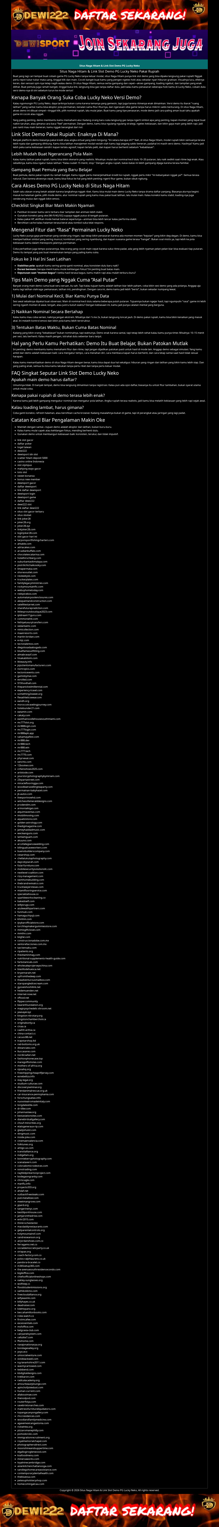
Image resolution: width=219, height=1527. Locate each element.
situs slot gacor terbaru (30, 511)
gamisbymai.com (27, 676)
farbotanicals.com (27, 962)
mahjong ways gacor (29, 468)
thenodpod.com (26, 1398)
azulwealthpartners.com (31, 908)
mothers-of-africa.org (29, 1065)
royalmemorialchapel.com (32, 1441)
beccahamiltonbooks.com (32, 1312)
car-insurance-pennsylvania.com (35, 1094)
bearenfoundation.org (30, 1005)
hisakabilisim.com (27, 658)
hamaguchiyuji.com (28, 915)
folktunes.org (25, 1144)
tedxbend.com (25, 1369)
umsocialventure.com (29, 1355)
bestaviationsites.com (29, 1115)
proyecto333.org (26, 1187)
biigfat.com (23, 937)
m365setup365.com (28, 1266)
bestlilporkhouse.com (29, 1212)
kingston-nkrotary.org (29, 1015)
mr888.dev (23, 740)
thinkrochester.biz (27, 1223)
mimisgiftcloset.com (28, 929)
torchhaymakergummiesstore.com (37, 926)
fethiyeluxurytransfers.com (32, 622)
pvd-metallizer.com (28, 1198)
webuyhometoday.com (30, 590)
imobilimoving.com (28, 815)
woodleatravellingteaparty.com (35, 786)
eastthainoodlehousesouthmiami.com (38, 719)
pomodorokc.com (27, 1434)
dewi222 (22, 450)
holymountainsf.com (29, 1233)
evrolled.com (24, 679)
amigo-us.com (25, 1148)
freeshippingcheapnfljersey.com (35, 1072)
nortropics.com (26, 668)
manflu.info (24, 1183)
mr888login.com (26, 726)
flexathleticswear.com (29, 697)
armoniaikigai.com (27, 808)
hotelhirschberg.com (29, 558)
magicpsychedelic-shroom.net (34, 1008)
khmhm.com (24, 919)
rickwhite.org (24, 1426)
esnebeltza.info (26, 1076)
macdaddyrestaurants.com (32, 1226)
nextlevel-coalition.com (30, 872)
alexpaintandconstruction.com (34, 601)
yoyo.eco (22, 1351)
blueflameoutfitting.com (31, 651)
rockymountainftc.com (30, 586)
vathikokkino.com (27, 1291)
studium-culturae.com (29, 1083)
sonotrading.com (27, 1169)
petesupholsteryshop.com (32, 1480)
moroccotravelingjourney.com (34, 704)
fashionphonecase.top (30, 1058)
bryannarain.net (26, 972)
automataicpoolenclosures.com (35, 597)
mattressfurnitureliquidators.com (36, 1409)
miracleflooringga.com (30, 783)
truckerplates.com (27, 579)
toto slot (22, 472)
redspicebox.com (27, 593)
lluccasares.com (26, 1051)
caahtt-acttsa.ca (26, 1030)
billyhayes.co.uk (26, 1301)
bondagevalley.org (27, 1348)
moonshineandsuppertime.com (35, 1448)
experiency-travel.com (29, 690)
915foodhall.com (26, 683)
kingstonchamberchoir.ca (31, 1019)
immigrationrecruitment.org (33, 1437)
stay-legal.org (25, 1080)
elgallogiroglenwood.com (31, 1451)
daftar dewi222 (25, 500)
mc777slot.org (25, 722)
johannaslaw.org (26, 1112)
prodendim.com (26, 804)
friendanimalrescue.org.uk (32, 1090)
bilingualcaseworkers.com (32, 847)
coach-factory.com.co (29, 1255)
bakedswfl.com (26, 901)
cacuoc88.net (24, 1037)
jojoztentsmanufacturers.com (34, 665)
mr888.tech (23, 744)
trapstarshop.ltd (26, 1040)
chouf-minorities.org (29, 1123)
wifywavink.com (26, 1298)
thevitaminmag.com (28, 954)
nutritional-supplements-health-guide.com (41, 958)
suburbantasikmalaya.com (32, 561)
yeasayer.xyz (24, 1012)
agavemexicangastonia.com (33, 1423)
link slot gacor (25, 440)
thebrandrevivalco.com (30, 883)
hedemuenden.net (27, 990)
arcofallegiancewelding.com (33, 844)
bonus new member (28, 479)
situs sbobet (24, 515)
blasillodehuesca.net (29, 969)
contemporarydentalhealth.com (35, 1473)
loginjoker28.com (27, 533)
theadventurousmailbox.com (33, 980)
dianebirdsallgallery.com (31, 1119)
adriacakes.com (26, 547)
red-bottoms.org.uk (28, 1044)
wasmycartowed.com (29, 1366)
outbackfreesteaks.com (30, 1194)
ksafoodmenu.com (28, 1455)
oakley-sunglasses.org (30, 1280)
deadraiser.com (26, 1305)
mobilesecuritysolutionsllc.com (34, 869)
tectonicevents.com (28, 672)
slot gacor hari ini (27, 536)
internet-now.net (26, 994)
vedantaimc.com (26, 626)
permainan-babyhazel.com (32, 790)
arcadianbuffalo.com (29, 550)
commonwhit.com (27, 618)
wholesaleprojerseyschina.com (34, 965)
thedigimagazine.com (29, 826)
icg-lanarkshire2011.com (31, 1362)
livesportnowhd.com (29, 797)
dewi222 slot (24, 504)
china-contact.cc (26, 1033)
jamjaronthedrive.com (29, 1215)
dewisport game (26, 497)
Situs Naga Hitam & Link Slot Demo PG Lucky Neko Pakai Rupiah (109, 71)
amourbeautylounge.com (31, 1383)
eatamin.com (24, 711)
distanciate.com (26, 1047)
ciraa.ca (21, 1026)
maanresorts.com (27, 633)
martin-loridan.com (28, 636)
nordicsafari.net (26, 1055)
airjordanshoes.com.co (30, 1240)
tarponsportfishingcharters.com (35, 540)
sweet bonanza (26, 475)
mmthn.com (24, 933)
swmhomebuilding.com (30, 879)
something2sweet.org (29, 693)
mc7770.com (24, 754)
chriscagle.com (25, 1180)
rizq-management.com (30, 876)
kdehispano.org (26, 1308)
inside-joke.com (26, 1137)
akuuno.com (24, 840)
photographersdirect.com (32, 1444)
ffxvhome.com (25, 1341)
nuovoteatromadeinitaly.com (33, 1101)
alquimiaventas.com (28, 811)
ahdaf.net (22, 1190)
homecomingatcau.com (30, 1484)
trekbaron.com (25, 1376)
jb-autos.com (24, 794)
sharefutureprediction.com (32, 608)
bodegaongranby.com (29, 1176)
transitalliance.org (27, 1151)
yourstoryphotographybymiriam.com (38, 776)
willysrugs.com (25, 904)
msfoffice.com (25, 1326)
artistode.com (25, 772)
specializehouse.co (28, 894)
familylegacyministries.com (32, 583)
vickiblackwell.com (27, 1358)
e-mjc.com (23, 640)
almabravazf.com (27, 654)
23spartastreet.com (28, 779)
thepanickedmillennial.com (32, 686)
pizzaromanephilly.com (30, 1430)
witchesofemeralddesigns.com (34, 801)
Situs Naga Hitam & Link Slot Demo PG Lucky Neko (109, 65)
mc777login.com (26, 729)
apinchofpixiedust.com (30, 1387)
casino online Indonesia (30, 461)
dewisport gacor (26, 483)
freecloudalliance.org (29, 1294)
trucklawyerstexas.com (30, 887)
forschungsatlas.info (29, 1097)
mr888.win (23, 747)
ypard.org (23, 1205)
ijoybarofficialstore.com (30, 922)
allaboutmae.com (27, 1394)
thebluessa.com (26, 1476)
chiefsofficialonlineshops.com (34, 1276)
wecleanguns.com (27, 833)
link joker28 (24, 518)
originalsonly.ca (26, 1022)
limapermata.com (27, 568)
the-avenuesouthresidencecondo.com (38, 1269)
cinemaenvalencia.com (30, 1140)
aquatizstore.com (27, 819)
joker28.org (24, 522)
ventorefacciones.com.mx (31, 944)
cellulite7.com (25, 1337)
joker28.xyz (23, 525)
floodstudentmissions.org (32, 1287)
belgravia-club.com (28, 1330)
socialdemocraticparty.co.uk (33, 1248)
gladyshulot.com (26, 1130)
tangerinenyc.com (27, 1208)
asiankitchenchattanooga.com (34, 1466)
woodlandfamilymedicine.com (34, 1419)
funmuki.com (24, 912)
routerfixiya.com (26, 1401)
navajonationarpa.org (29, 1344)
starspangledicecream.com (32, 983)
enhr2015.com (25, 1219)
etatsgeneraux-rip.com (30, 1126)
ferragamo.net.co (27, 1244)
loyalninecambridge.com (31, 1462)
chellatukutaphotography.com (34, 858)
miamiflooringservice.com (32, 890)
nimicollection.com (28, 629)
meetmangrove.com (28, 1201)
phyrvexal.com (25, 758)
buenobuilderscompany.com (33, 851)
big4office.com (25, 1273)
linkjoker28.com (26, 529)
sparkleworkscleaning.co (31, 897)
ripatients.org (25, 951)
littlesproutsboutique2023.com (34, 611)
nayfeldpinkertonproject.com (34, 1173)
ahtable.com (24, 543)
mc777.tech (23, 751)
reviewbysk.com (26, 576)
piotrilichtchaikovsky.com (31, 565)
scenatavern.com (27, 1162)
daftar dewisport (26, 486)
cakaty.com (23, 715)
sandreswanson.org (28, 1237)
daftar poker (24, 443)
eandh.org (23, 701)
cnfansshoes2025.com (30, 769)
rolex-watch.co (25, 1316)
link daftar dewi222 (28, 508)
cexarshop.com (26, 854)
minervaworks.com (28, 1459)
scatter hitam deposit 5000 (32, 458)
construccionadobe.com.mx (33, 940)
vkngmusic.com (26, 1133)
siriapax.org (24, 1251)
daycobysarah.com (28, 862)
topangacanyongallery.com (32, 1412)
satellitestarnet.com (28, 604)
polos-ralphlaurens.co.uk (31, 1258)
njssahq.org (24, 1069)
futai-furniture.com (28, 865)
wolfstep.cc (23, 1283)
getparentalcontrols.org (31, 1230)
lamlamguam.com (27, 837)
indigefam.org (25, 1155)
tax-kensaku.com (27, 947)
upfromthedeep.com (29, 976)
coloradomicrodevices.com (32, 1165)
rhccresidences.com (28, 1416)
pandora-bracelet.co (28, 1262)
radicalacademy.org (28, 1380)
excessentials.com (27, 1323)
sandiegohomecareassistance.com (37, 1469)
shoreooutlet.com (27, 572)
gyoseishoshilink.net (29, 987)
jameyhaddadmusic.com (31, 829)
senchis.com (24, 761)
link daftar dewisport (29, 490)
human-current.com (28, 1391)
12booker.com (25, 765)
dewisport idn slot (27, 454)
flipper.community (27, 1001)
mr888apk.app (25, 733)
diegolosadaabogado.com (32, 647)
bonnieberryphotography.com (34, 1158)
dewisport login (26, 493)
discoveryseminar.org (29, 1087)
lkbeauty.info (24, 661)
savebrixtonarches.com (30, 1405)
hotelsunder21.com (28, 708)
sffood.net (23, 997)
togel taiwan (24, 447)
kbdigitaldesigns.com (29, 1373)
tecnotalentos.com (28, 643)
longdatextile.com (27, 1105)
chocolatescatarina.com (30, 554)
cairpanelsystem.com (29, 1333)
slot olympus (24, 465)
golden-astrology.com (29, 822)
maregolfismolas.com (29, 1062)
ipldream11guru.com (29, 615)
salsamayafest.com (28, 736)
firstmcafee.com (26, 1319)
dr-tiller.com (24, 1108)
